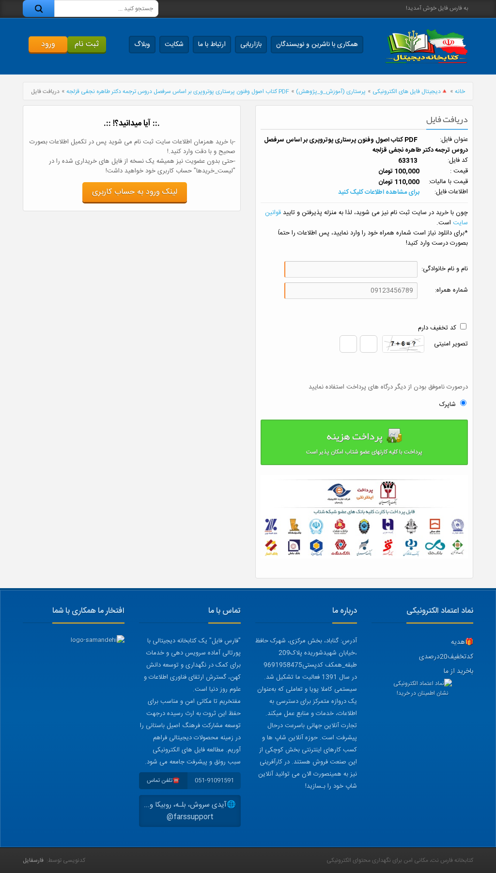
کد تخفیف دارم (437, 328)
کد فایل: (458, 161)
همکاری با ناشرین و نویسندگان (317, 44)
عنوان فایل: (454, 140)
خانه (460, 91)
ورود (48, 44)
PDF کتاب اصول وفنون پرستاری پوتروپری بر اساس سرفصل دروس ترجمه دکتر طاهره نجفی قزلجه (177, 91)
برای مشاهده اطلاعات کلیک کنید (378, 192)
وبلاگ (142, 44)
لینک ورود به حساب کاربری (134, 192)
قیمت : (459, 171)
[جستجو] (38, 8)
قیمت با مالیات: (448, 182)
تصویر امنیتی (451, 344)
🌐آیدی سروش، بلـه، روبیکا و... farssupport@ (190, 811)
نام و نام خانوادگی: (444, 269)
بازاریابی (251, 44)
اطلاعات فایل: (451, 192)
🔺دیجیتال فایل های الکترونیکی (410, 91)
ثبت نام (87, 44)
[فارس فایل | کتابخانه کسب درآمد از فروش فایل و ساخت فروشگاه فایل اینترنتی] (426, 46)
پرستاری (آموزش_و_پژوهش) (331, 91)
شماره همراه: (451, 290)
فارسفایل (33, 860)
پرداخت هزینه (364, 441)
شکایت (174, 44)
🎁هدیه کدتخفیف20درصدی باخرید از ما (446, 657)
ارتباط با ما (212, 44)
